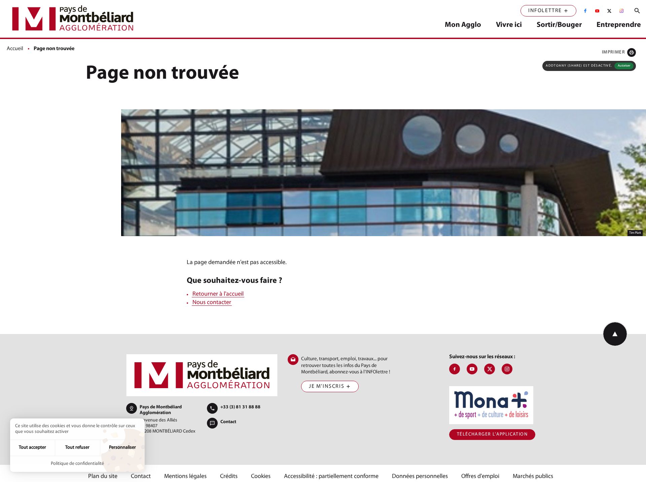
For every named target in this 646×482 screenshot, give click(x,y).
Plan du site (102, 477)
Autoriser (624, 66)
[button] (619, 52)
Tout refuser (77, 447)
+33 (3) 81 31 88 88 (240, 407)
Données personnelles (420, 477)
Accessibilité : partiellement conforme (331, 477)
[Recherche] (637, 10)
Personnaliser (122, 447)
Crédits (229, 477)
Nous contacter (211, 303)
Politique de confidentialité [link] (77, 463)
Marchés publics (533, 477)
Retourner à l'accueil (218, 294)
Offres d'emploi (480, 477)
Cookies (261, 477)
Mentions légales (185, 477)
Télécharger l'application (492, 434)
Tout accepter (32, 447)
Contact (228, 421)
